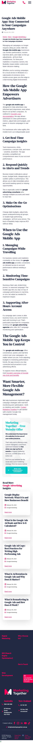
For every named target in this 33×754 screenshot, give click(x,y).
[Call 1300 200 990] (24, 2)
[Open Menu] (29, 2)
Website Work (22, 647)
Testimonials (21, 656)
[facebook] (14, 722)
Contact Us (21, 670)
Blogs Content (6, 664)
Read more (8, 512)
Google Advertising (19, 37)
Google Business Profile (8, 667)
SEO (3, 661)
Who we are (21, 644)
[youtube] (25, 722)
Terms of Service (17, 737)
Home (5, 37)
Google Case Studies (24, 650)
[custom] (29, 722)
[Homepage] (9, 2)
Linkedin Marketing (7, 647)
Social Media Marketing (8, 644)
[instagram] (18, 722)
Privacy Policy (18, 735)
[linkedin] (21, 722)
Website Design (6, 678)
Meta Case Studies (23, 653)
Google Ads (5, 641)
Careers (20, 673)
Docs (9, 37)
